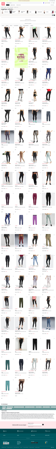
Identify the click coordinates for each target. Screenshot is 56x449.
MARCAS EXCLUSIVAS (33, 435)
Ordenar (3, 25)
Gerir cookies (21, 447)
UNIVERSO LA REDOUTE (47, 435)
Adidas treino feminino (9, 408)
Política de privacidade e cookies (16, 447)
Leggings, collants (16, 7)
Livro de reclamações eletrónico (25, 447)
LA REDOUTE (4, 435)
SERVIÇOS (18, 435)
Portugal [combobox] (53, 447)
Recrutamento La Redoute (37, 447)
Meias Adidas (3, 408)
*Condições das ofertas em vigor (10, 447)
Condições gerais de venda (4, 447)
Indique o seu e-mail (30, 423)
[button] (54, 3)
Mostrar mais (28, 438)
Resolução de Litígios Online (31, 447)
